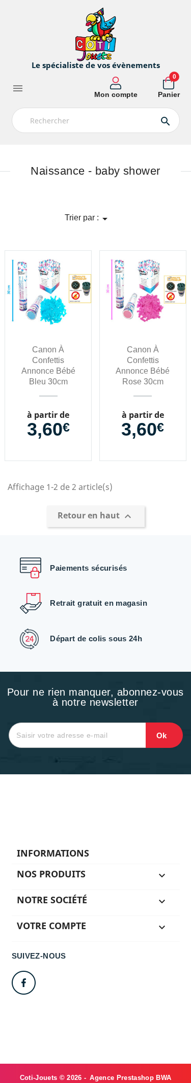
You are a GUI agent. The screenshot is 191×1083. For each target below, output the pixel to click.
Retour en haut (96, 516)
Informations (53, 853)
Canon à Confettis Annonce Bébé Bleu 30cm (48, 365)
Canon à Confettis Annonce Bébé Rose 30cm (143, 365)
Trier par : (88, 219)
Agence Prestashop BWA (130, 1077)
